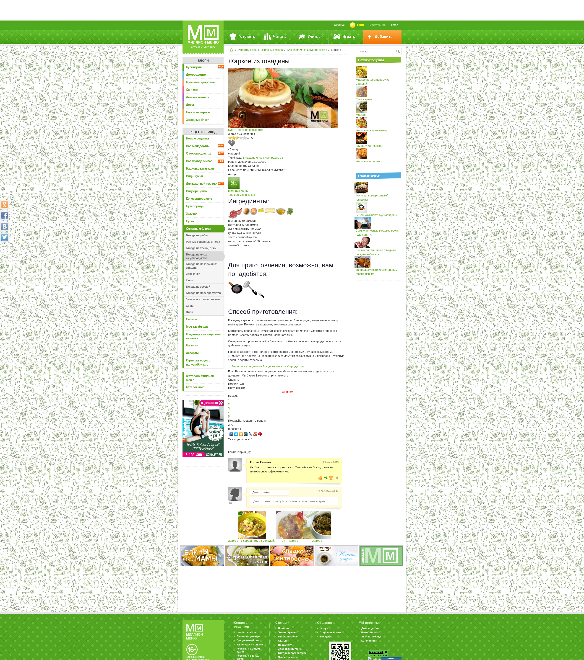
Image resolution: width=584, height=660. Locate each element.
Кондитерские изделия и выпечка (203, 336)
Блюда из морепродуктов (203, 293)
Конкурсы (326, 636)
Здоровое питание (290, 648)
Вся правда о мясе (199, 161)
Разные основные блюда (203, 241)
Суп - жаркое (290, 540)
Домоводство (196, 74)
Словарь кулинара (248, 636)
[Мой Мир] (245, 434)
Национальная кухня (200, 168)
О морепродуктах (198, 153)
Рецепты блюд (247, 50)
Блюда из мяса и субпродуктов (307, 50)
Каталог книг (195, 387)
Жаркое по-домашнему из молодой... (252, 540)
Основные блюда (272, 50)
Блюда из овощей (198, 286)
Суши (189, 305)
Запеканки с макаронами (203, 299)
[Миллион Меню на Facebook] (4, 215)
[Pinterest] (260, 434)
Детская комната (197, 97)
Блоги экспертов (198, 112)
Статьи (282, 640)
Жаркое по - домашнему (371, 130)
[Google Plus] (255, 434)
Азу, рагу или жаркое (369, 145)
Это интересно (287, 632)
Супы (190, 221)
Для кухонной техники (201, 183)
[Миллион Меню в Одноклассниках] (4, 204)
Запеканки (193, 274)
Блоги (203, 60)
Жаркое (317, 540)
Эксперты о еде (288, 657)
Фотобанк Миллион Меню (200, 378)
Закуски (191, 213)
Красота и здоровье (200, 82)
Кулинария (193, 67)
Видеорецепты (196, 191)
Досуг (190, 104)
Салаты (191, 319)
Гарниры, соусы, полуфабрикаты (198, 362)
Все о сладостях (197, 146)
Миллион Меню (238, 190)
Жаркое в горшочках (369, 161)
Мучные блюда (197, 326)
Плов (189, 312)
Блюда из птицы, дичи (201, 248)
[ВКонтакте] (231, 434)
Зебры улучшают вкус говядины (376, 215)
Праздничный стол (248, 640)
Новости (283, 628)
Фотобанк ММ (369, 632)
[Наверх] (4, 257)
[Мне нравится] (320, 477)
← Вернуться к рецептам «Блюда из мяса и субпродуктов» (266, 366)
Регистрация (377, 25)
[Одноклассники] (241, 434)
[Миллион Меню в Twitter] (4, 237)
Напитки (192, 345)
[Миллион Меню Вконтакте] (4, 226)
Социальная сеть (331, 632)
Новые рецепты (197, 138)
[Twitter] (236, 434)
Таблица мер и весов (241, 194)
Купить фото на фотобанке (245, 129)
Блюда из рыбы (197, 235)
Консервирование (199, 198)
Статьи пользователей (292, 653)
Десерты (192, 353)
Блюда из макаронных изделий (201, 266)
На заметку (285, 644)
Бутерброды (195, 206)
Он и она (192, 89)
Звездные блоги (197, 119)
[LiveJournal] (250, 434)
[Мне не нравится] (331, 477)
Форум (324, 628)
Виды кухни (194, 176)
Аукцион (339, 25)
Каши (189, 280)
